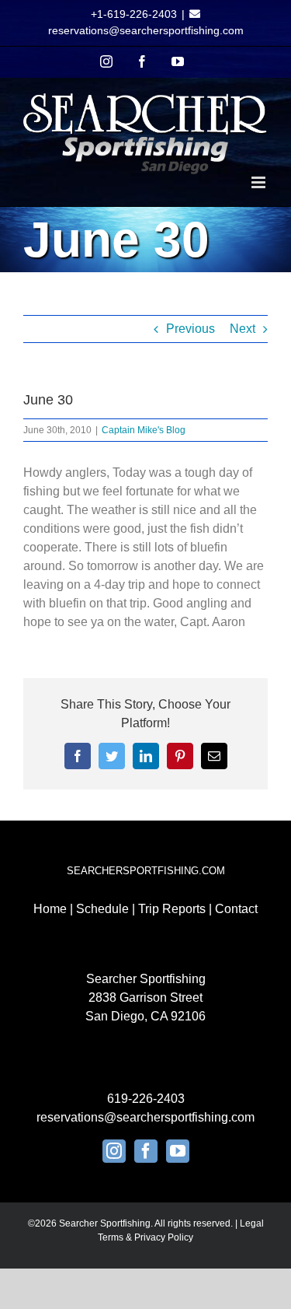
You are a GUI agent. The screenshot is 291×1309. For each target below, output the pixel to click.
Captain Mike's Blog (143, 430)
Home (50, 908)
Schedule (102, 908)
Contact (236, 908)
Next (242, 328)
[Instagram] (114, 1151)
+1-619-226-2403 (134, 14)
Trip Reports (172, 908)
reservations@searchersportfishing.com (146, 30)
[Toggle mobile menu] (259, 182)
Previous (190, 328)
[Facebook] (146, 1151)
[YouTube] (177, 1151)
